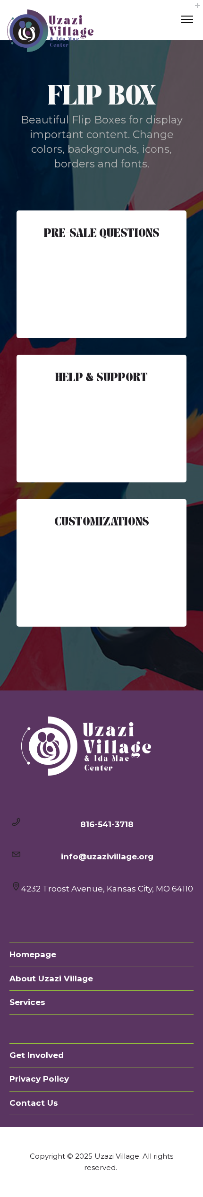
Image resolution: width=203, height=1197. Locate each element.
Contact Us (33, 1103)
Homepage (32, 954)
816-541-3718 (107, 824)
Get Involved (36, 1055)
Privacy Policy (39, 1078)
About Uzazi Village (51, 978)
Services (27, 1002)
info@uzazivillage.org (107, 856)
